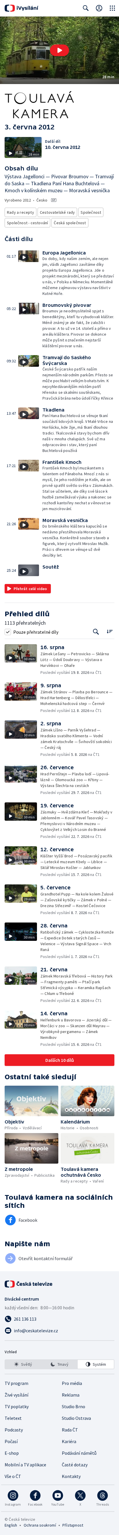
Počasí (11, 1441)
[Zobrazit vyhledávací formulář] (85, 8)
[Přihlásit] (99, 8)
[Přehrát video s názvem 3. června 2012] (59, 50)
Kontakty (71, 1476)
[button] (59, 50)
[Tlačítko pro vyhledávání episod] (96, 631)
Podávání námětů (79, 1453)
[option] (23, 1364)
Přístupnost (72, 1525)
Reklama (70, 1395)
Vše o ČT (13, 1476)
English (11, 1525)
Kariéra (69, 1441)
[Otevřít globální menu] (112, 8)
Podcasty (14, 1430)
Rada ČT (70, 1430)
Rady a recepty (20, 212)
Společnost (91, 212)
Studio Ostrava (76, 1418)
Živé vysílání (16, 1395)
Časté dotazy (75, 1465)
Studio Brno (73, 1406)
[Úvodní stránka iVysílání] (21, 8)
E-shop (12, 1453)
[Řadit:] (109, 631)
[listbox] (59, 1364)
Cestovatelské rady (57, 212)
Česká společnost (70, 222)
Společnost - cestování (27, 222)
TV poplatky (17, 1406)
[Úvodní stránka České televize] (29, 1284)
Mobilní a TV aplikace (25, 1465)
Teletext (13, 1418)
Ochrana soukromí (40, 1525)
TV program (16, 1383)
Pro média (72, 1383)
